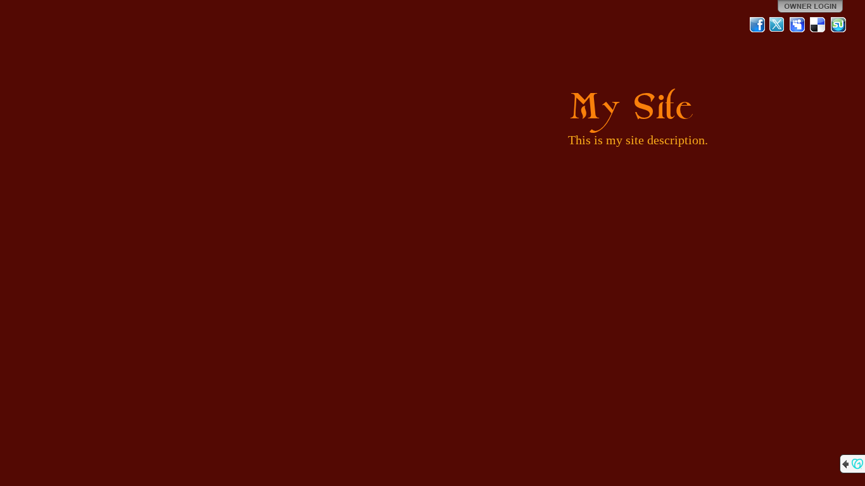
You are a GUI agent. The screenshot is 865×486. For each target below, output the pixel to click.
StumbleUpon (838, 25)
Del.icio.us (818, 25)
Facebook (757, 25)
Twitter (777, 25)
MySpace (798, 25)
